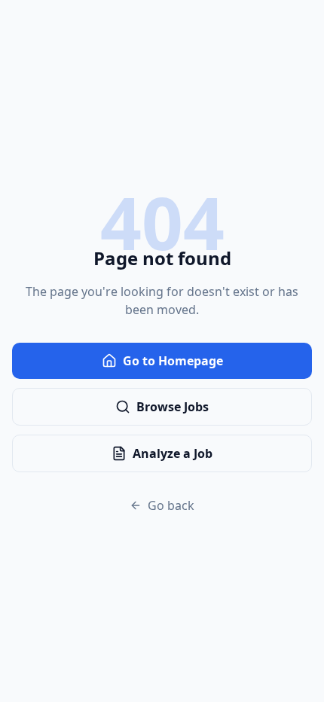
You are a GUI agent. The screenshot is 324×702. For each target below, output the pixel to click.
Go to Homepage (173, 361)
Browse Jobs (172, 406)
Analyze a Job (172, 453)
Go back (171, 505)
